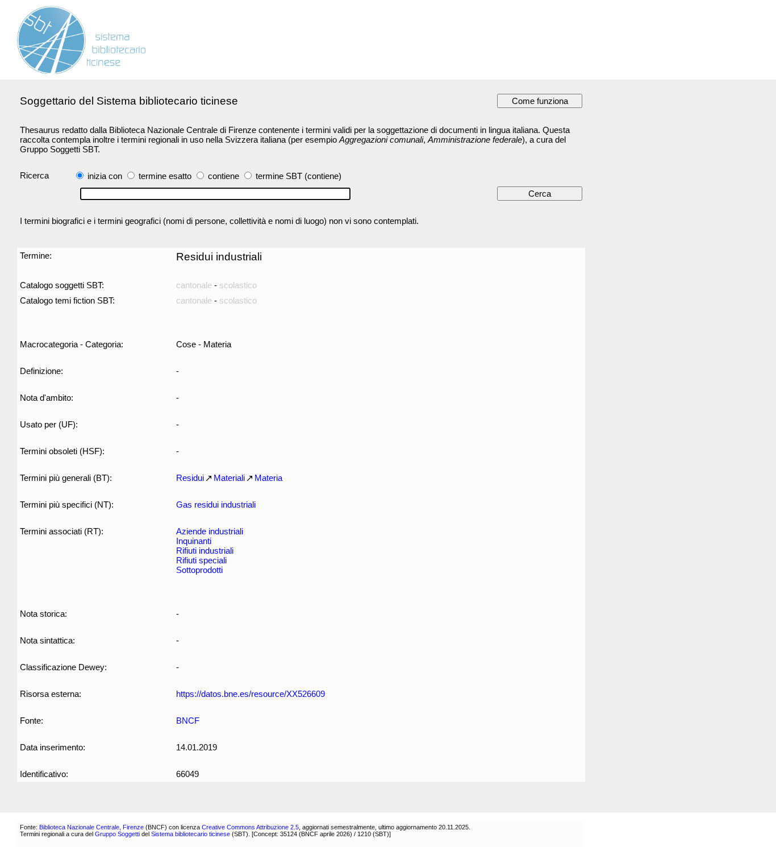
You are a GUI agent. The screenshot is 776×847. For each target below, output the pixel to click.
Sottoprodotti (199, 570)
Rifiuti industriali (204, 550)
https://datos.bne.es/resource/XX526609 (250, 694)
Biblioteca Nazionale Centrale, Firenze (91, 827)
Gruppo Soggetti (117, 834)
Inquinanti (193, 541)
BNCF (187, 720)
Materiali (229, 478)
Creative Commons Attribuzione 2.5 (250, 827)
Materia (268, 478)
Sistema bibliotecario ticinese (190, 834)
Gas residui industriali (216, 504)
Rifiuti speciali (201, 560)
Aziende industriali (209, 531)
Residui (190, 478)
